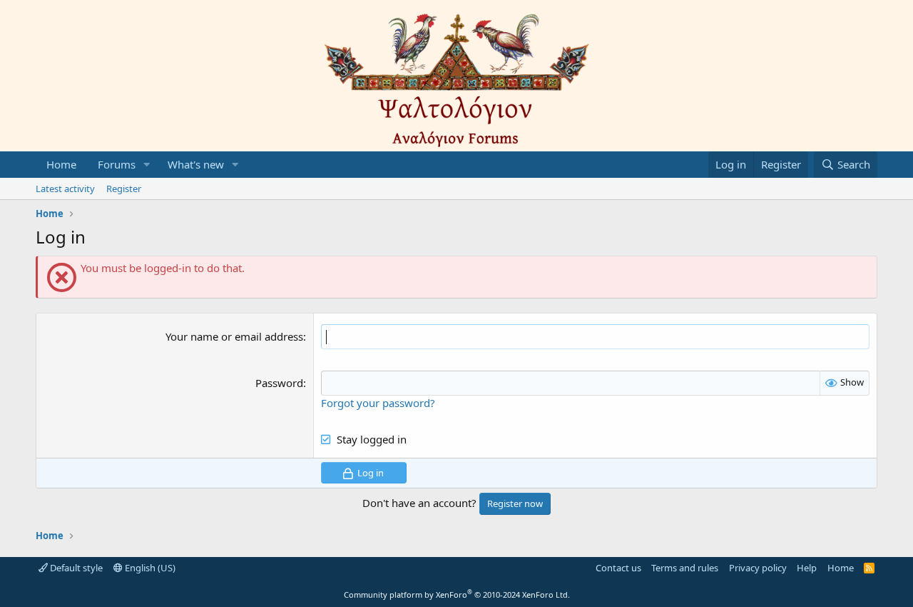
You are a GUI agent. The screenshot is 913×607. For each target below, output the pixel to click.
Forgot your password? (378, 403)
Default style (75, 567)
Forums (117, 164)
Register (123, 188)
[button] (147, 164)
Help (807, 567)
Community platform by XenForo (457, 594)
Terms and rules (684, 567)
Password (279, 383)
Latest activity (65, 188)
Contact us (618, 567)
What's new (196, 164)
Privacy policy (758, 567)
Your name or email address (234, 336)
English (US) (149, 567)
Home (61, 164)
